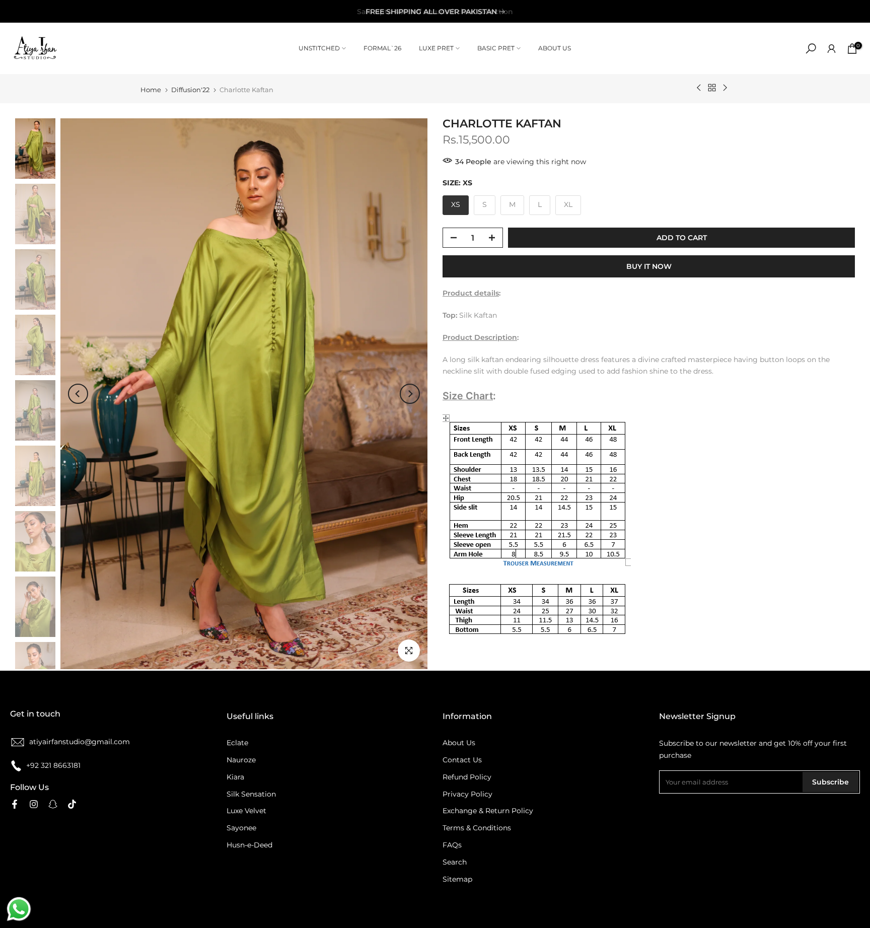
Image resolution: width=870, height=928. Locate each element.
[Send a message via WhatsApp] (19, 909)
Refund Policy (467, 776)
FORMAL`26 (382, 48)
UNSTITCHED (319, 48)
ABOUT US (554, 48)
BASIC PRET (496, 48)
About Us (459, 742)
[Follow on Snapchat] (52, 804)
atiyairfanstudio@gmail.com (79, 741)
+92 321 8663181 (53, 765)
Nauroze (241, 759)
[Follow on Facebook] (14, 804)
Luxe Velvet (246, 810)
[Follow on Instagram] (33, 804)
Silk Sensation (251, 794)
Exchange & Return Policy (488, 810)
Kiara (235, 776)
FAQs (452, 844)
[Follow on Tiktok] (72, 804)
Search (455, 862)
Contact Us (462, 759)
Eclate (237, 742)
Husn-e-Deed (249, 844)
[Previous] (78, 394)
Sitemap (457, 879)
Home (150, 90)
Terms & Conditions (477, 827)
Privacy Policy (467, 794)
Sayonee (241, 827)
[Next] (410, 394)
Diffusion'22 (190, 90)
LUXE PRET (436, 48)
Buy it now (649, 266)
